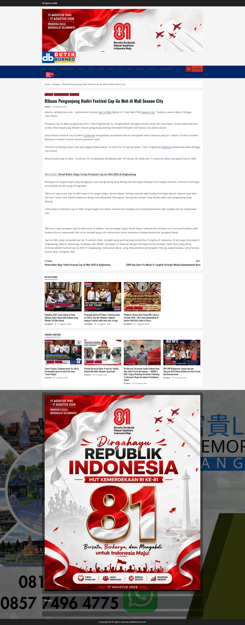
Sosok (129, 68)
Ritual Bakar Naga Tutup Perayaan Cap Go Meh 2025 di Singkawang (77, 262)
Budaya (101, 68)
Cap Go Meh (105, 112)
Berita (53, 68)
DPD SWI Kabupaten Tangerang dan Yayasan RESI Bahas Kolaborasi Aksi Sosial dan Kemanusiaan (181, 371)
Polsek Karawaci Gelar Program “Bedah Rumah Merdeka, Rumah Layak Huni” (101, 370)
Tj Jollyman (89, 135)
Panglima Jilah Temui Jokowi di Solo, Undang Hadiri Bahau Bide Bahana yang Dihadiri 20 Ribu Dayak (61, 317)
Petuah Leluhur (166, 68)
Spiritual (151, 68)
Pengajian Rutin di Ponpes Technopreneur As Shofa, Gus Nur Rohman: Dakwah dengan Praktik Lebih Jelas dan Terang (102, 317)
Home (44, 68)
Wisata (110, 68)
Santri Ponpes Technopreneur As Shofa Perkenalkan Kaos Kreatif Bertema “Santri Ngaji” (62, 371)
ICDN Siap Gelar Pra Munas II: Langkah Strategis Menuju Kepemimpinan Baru (163, 262)
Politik (91, 68)
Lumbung (140, 68)
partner (197, 68)
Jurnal (67, 304)
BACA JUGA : (90, 174)
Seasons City (148, 112)
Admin (48, 106)
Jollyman (166, 146)
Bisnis (81, 68)
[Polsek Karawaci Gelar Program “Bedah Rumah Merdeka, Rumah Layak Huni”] (102, 352)
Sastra (120, 68)
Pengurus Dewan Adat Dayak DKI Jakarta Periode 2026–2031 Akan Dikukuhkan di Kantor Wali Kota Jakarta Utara (141, 317)
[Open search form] (183, 71)
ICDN (47, 74)
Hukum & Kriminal (67, 68)
